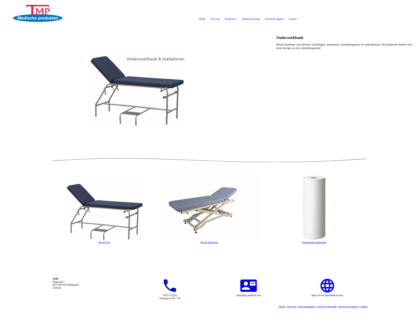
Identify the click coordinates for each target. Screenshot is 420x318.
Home (202, 19)
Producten (230, 19)
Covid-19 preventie (327, 306)
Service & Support (348, 306)
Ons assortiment (306, 306)
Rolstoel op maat (251, 19)
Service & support (274, 19)
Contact (292, 19)
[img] (37, 13)
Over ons (215, 19)
